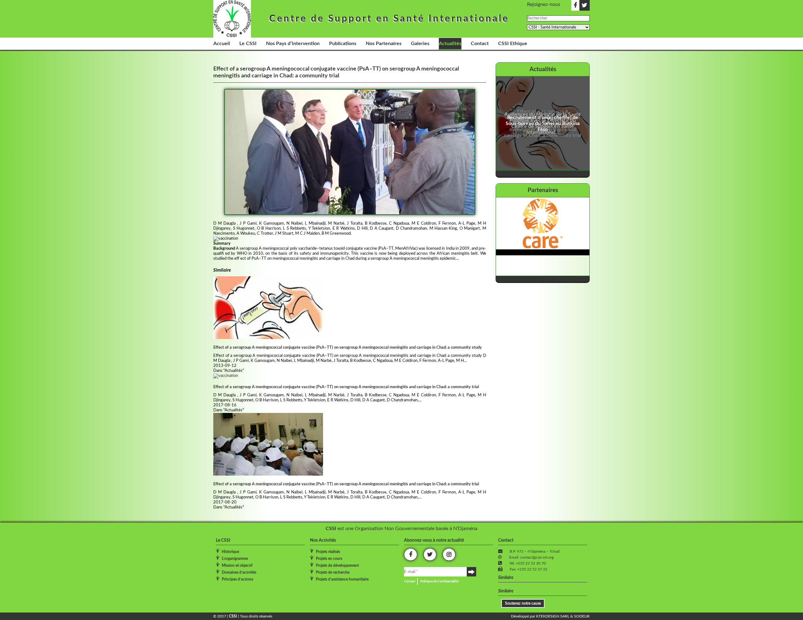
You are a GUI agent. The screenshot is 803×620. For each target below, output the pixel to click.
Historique (230, 552)
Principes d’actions (237, 579)
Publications (342, 43)
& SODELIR (579, 616)
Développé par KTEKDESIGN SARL (540, 616)
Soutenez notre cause (523, 603)
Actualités (450, 43)
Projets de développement (337, 565)
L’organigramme (235, 558)
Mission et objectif (237, 565)
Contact (480, 43)
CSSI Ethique (512, 43)
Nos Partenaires (384, 43)
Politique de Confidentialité (439, 581)
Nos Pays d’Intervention (293, 43)
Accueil (221, 43)
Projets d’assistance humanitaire (342, 579)
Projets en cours (329, 558)
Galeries (420, 43)
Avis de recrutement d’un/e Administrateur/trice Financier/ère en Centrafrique (539, 123)
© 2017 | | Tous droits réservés (242, 616)
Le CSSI (248, 43)
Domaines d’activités (239, 572)
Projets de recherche (332, 572)
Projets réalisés (328, 552)
